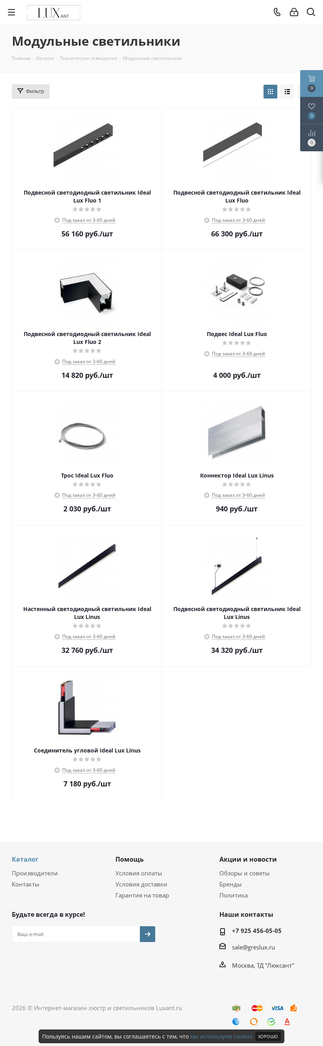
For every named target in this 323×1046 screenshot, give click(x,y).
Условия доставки (141, 884)
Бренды (230, 884)
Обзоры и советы (244, 873)
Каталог (25, 859)
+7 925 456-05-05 (257, 931)
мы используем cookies (221, 1036)
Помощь (129, 859)
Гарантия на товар (142, 895)
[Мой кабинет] (294, 12)
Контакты (25, 884)
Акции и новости (248, 859)
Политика (233, 895)
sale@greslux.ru (253, 947)
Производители (35, 873)
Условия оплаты (138, 873)
